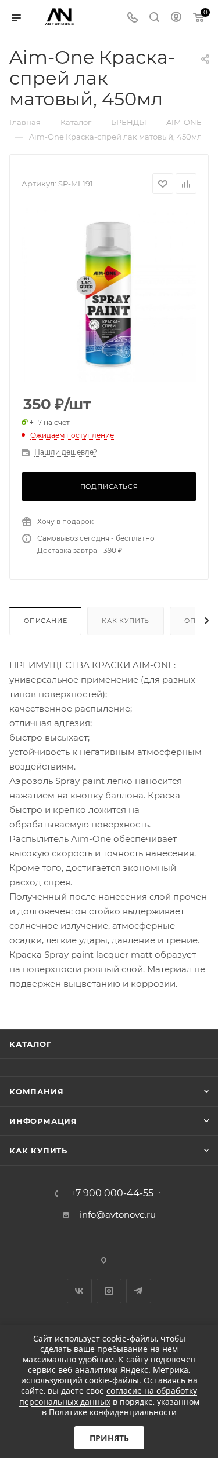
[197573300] (109, 295)
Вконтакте (79, 1291)
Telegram (138, 1291)
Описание (45, 621)
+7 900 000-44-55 (111, 1193)
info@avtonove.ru (118, 1214)
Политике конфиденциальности (113, 1411)
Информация (43, 1121)
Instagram (109, 1291)
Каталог (30, 1044)
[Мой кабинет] (176, 18)
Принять (109, 1438)
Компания (36, 1091)
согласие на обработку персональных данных (108, 1395)
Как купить (125, 621)
